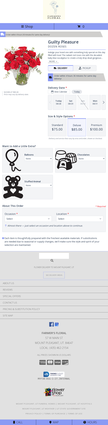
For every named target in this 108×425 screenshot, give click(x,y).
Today (77, 91)
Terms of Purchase (54, 413)
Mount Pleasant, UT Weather (38, 408)
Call (19, 422)
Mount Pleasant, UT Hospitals (75, 403)
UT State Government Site (71, 408)
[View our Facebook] (51, 325)
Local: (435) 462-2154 (54, 348)
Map (55, 422)
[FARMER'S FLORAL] (54, 19)
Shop (29, 26)
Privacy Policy (34, 413)
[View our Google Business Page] (56, 325)
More (52, 61)
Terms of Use (75, 413)
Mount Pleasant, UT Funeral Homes (36, 403)
